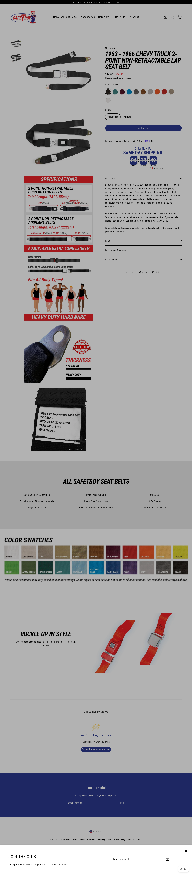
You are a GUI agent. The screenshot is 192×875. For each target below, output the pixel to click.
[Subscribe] (167, 859)
